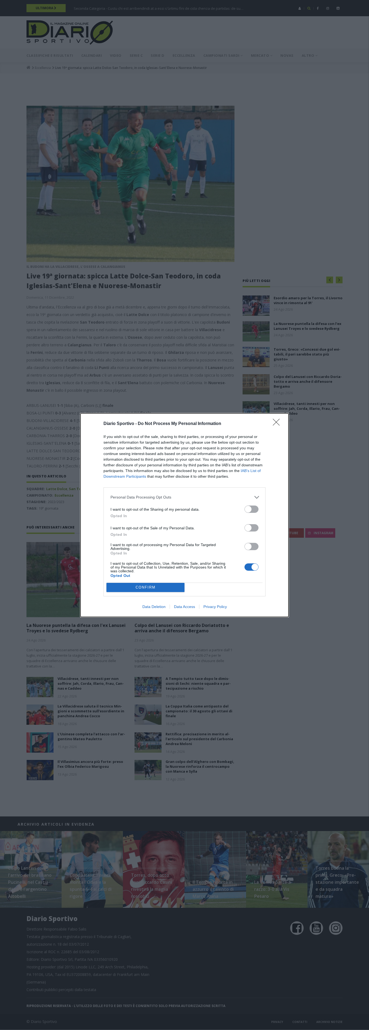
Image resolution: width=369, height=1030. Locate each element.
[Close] (278, 424)
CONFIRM (146, 587)
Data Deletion (154, 606)
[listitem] (184, 497)
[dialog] (184, 515)
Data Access (184, 606)
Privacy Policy (215, 606)
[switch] (251, 509)
